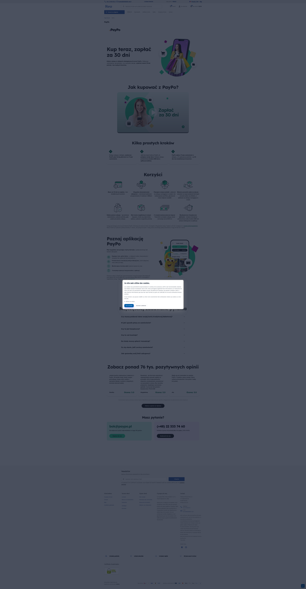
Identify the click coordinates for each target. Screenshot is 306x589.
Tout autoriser (129, 305)
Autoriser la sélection (141, 305)
